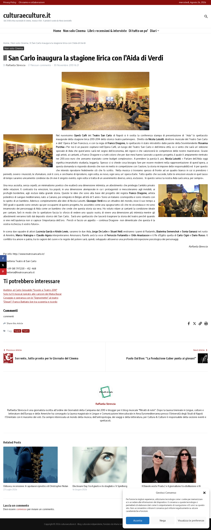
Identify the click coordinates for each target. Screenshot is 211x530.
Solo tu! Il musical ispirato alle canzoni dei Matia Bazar (32, 294)
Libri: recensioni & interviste (107, 31)
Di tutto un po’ (138, 31)
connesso (21, 509)
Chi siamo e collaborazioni (32, 2)
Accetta (137, 520)
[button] (204, 492)
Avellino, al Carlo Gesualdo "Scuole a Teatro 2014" (30, 290)
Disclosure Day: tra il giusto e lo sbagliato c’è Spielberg (100, 486)
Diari (153, 31)
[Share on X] (3, 265)
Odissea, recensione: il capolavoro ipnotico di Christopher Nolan (35, 486)
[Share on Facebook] (3, 258)
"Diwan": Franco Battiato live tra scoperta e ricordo (30, 301)
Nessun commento (41, 65)
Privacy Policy (9, 2)
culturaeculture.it (27, 15)
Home (57, 31)
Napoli (17, 331)
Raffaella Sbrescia (15, 65)
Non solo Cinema (74, 31)
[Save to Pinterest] (3, 271)
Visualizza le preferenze (191, 520)
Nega (163, 520)
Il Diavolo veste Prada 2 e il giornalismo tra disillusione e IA (171, 486)
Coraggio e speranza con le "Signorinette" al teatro (30, 297)
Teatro (26, 331)
